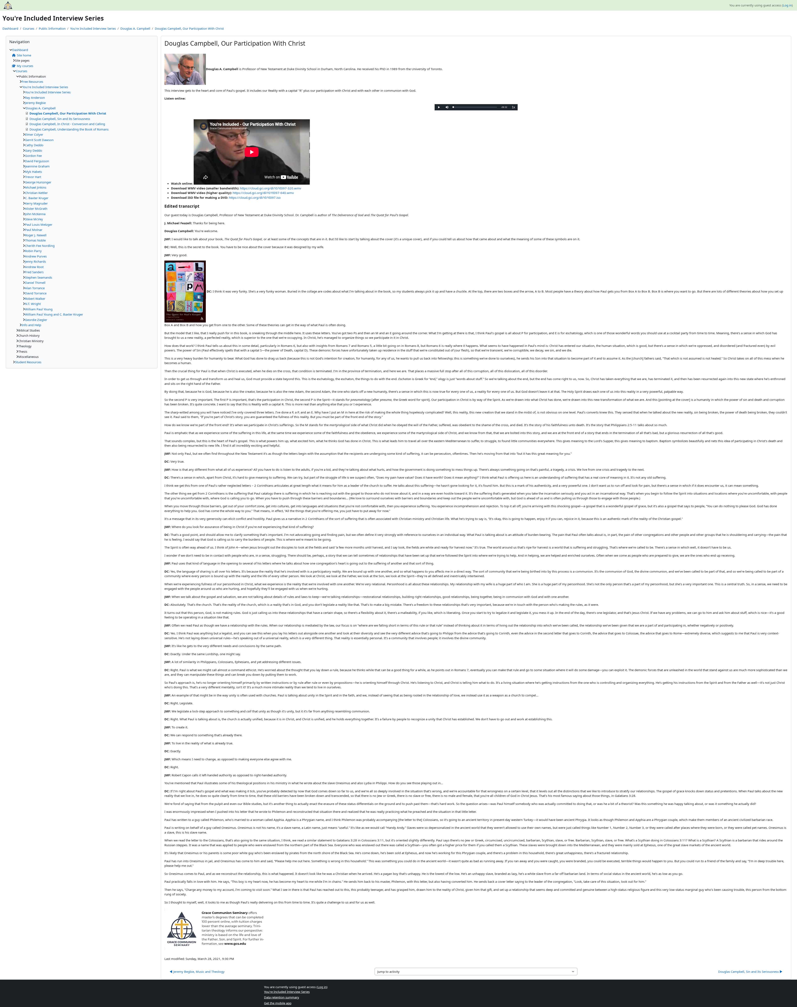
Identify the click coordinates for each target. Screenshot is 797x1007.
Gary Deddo (33, 150)
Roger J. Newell (35, 235)
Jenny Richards (35, 261)
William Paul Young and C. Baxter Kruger (54, 314)
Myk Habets (33, 171)
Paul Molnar (33, 230)
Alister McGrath (36, 208)
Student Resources (28, 362)
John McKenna (35, 214)
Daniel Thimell (35, 282)
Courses (28, 28)
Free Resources (32, 81)
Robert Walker (35, 298)
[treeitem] (81, 206)
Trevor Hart (33, 177)
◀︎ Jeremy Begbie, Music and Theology (197, 971)
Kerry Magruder (36, 203)
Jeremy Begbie (35, 103)
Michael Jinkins (35, 187)
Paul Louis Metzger (38, 224)
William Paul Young (39, 309)
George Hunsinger (38, 182)
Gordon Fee (33, 156)
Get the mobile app (277, 1003)
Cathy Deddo (34, 145)
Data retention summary (281, 997)
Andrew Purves (36, 256)
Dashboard (10, 28)
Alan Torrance (35, 288)
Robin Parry (33, 251)
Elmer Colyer (34, 134)
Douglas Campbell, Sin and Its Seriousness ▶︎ (750, 971)
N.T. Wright (33, 304)
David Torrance (35, 293)
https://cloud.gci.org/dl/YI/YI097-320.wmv (270, 188)
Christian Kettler (36, 193)
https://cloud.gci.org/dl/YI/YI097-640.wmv (263, 193)
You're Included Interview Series (93, 28)
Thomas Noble (35, 240)
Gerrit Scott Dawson (39, 140)
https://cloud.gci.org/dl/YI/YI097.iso (255, 197)
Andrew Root (34, 267)
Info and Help (31, 325)
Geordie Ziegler (36, 320)
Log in (787, 5)
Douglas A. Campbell (135, 28)
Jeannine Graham (37, 166)
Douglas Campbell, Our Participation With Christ (189, 28)
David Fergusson (37, 161)
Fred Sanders (34, 272)
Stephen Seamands (38, 277)
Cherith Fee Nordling (40, 246)
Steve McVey (34, 219)
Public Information (52, 28)
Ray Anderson (35, 97)
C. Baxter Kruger (36, 198)
